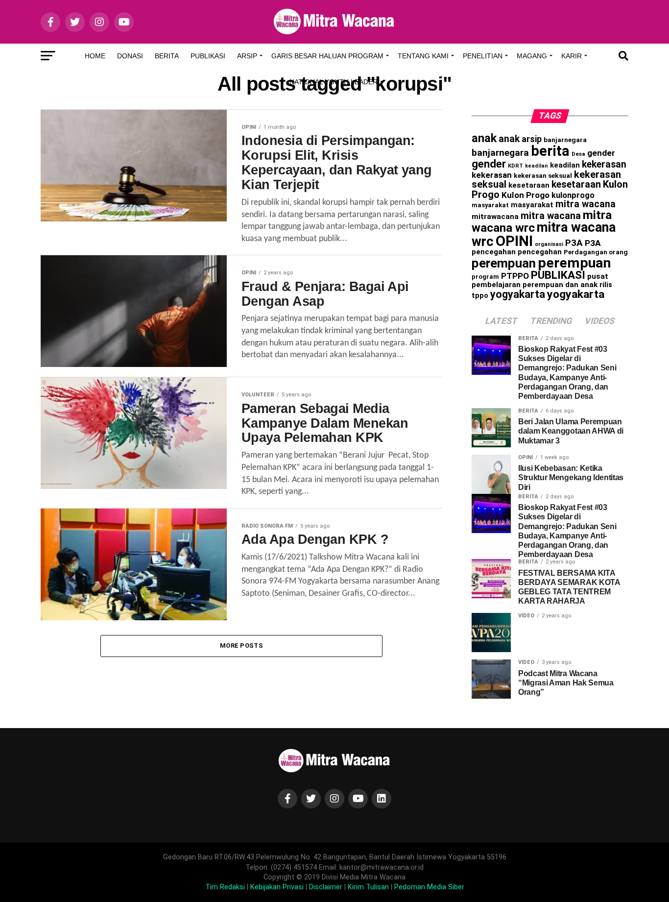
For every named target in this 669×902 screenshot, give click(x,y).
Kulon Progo (526, 195)
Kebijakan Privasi (277, 887)
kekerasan (604, 164)
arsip (532, 139)
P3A (574, 243)
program (485, 276)
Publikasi (208, 56)
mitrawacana (495, 216)
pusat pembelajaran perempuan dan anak (540, 280)
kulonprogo (573, 195)
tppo (480, 295)
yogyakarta (517, 294)
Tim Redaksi (225, 887)
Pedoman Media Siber (429, 887)
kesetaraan (529, 185)
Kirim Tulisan (368, 887)
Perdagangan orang (596, 252)
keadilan (536, 166)
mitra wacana (585, 204)
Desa (578, 153)
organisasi (549, 244)
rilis (605, 284)
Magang (532, 56)
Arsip (247, 56)
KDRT (515, 166)
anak (484, 138)
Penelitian (482, 56)
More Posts (241, 645)
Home (95, 56)
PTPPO (515, 276)
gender (601, 153)
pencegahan (494, 251)
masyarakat (490, 205)
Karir (571, 56)
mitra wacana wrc (544, 234)
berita (550, 151)
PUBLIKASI (558, 275)
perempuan (504, 263)
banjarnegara (565, 140)
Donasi (130, 56)
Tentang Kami (423, 56)
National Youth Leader (333, 82)
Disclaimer (325, 887)
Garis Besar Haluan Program (327, 56)
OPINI (514, 241)
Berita (167, 56)
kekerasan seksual (543, 175)
